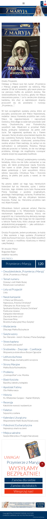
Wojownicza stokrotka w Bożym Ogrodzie (22, 352)
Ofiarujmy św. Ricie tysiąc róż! (16, 305)
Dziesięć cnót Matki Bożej (15, 282)
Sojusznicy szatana (11, 413)
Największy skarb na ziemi (15, 428)
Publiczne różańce (11, 311)
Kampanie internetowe (13, 313)
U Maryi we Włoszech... (13, 300)
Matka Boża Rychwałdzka (14, 367)
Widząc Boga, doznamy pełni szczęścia (20, 360)
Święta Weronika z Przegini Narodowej (20, 436)
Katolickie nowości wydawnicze (17, 405)
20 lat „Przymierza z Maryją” (15, 274)
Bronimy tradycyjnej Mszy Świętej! (18, 322)
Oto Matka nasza (10, 390)
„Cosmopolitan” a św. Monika (16, 375)
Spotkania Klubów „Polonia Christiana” (20, 308)
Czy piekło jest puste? (13, 344)
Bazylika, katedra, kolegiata (15, 382)
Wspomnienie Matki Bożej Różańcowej (20, 420)
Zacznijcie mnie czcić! (13, 316)
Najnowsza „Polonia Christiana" (17, 302)
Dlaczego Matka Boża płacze (16, 329)
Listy (5, 292)
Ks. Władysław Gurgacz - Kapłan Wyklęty (21, 398)
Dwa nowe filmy (10, 319)
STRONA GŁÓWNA (38, 517)
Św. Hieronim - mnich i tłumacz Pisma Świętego (24, 337)
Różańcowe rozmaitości (14, 285)
